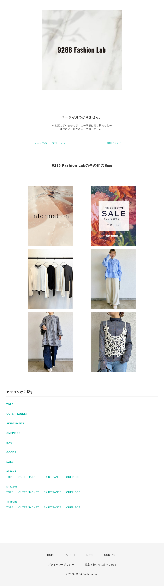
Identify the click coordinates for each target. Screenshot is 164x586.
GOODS (11, 452)
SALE (10, 462)
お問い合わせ (114, 143)
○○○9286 (12, 501)
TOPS (10, 404)
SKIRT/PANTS (15, 423)
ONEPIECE (13, 433)
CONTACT (110, 555)
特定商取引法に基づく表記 (100, 564)
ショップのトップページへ (49, 143)
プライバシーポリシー (61, 564)
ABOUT (70, 555)
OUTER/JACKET (17, 414)
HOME (51, 555)
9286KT (11, 471)
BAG (9, 442)
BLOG (89, 555)
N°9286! (11, 486)
